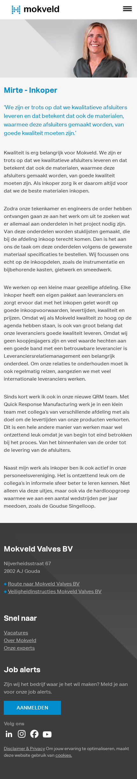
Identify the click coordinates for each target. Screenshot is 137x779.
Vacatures (16, 633)
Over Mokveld (20, 640)
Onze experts (19, 648)
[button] (127, 9)
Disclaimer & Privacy (24, 748)
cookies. (63, 755)
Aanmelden (32, 707)
